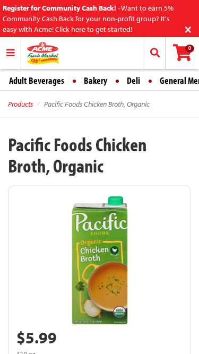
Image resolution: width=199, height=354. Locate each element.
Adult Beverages (36, 80)
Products (20, 104)
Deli (133, 80)
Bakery (95, 80)
